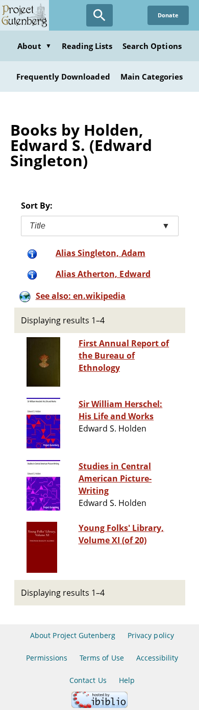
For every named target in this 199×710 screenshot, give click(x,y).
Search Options (152, 46)
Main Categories (151, 76)
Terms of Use (101, 658)
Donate (168, 15)
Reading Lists (87, 46)
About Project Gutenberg (72, 635)
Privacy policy (151, 635)
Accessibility (157, 658)
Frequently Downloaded (63, 76)
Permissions (46, 658)
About (34, 46)
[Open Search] (99, 15)
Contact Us (87, 680)
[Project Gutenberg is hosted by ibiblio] (99, 705)
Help (127, 680)
